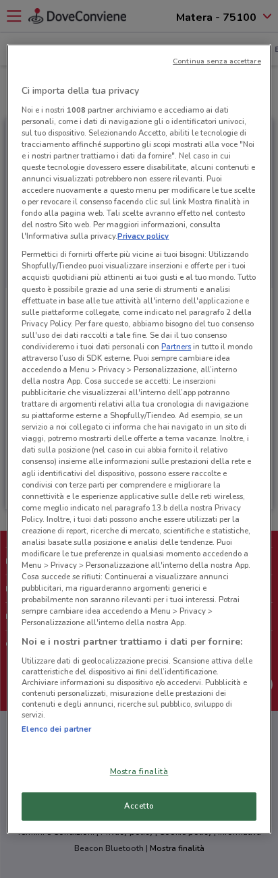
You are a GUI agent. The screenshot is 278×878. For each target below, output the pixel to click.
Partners (176, 346)
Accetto (139, 805)
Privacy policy (143, 236)
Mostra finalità (139, 771)
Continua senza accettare (217, 61)
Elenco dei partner (56, 729)
